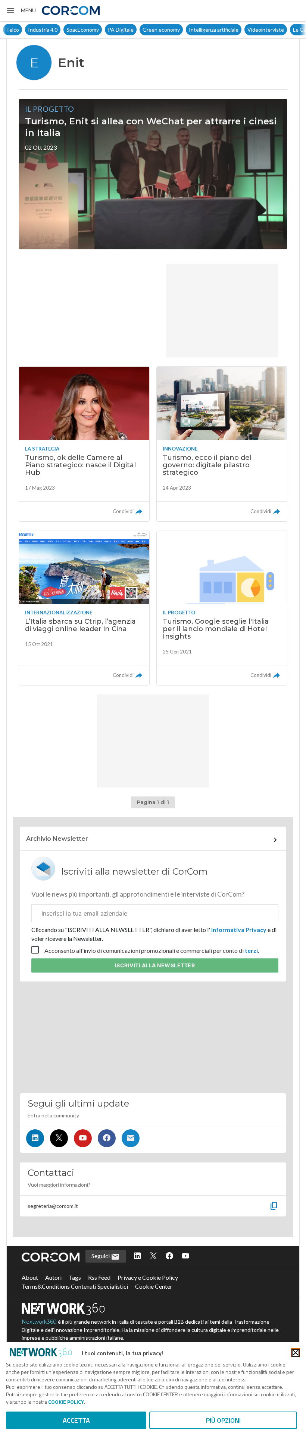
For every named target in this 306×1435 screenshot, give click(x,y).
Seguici (101, 1255)
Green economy (139, 29)
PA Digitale (99, 29)
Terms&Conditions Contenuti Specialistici (75, 1286)
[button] (21, 10)
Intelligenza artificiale (191, 29)
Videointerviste (243, 29)
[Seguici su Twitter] (59, 1138)
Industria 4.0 (20, 29)
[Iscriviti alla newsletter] (131, 1138)
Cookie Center (153, 1286)
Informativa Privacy (239, 929)
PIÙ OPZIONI (223, 1420)
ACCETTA (76, 1420)
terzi (251, 950)
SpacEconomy (60, 29)
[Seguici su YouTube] (83, 1138)
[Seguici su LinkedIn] (35, 1138)
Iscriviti (155, 965)
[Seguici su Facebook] (107, 1138)
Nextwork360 (39, 1321)
